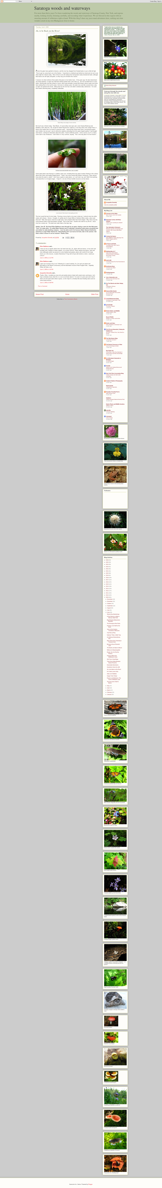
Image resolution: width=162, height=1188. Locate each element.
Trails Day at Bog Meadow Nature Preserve (113, 662)
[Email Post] (63, 237)
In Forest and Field (111, 243)
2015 (107, 584)
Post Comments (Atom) (70, 299)
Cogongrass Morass (111, 286)
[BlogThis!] (68, 238)
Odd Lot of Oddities (112, 673)
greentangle (109, 304)
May (108, 685)
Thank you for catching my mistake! (114, 222)
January (109, 694)
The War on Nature (110, 306)
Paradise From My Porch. (113, 392)
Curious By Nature (111, 236)
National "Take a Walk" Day (114, 635)
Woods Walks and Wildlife (113, 311)
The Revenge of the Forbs (113, 623)
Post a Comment (42, 286)
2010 (107, 595)
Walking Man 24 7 (110, 251)
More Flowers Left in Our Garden (113, 215)
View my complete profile (110, 205)
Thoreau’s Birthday (110, 411)
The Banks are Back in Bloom (114, 647)
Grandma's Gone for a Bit (113, 667)
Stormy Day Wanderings (113, 614)
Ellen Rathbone (44, 246)
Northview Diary (110, 266)
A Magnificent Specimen (111, 387)
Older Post (94, 294)
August (109, 608)
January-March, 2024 (111, 312)
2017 (107, 579)
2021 (107, 571)
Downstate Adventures (112, 665)
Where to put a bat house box (113, 278)
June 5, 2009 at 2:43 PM (46, 269)
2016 (107, 582)
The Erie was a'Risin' (111, 267)
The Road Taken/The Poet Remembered (115, 261)
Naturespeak (109, 385)
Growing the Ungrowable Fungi (113, 300)
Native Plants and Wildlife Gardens (115, 404)
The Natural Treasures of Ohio (114, 344)
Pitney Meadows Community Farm (114, 324)
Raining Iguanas (110, 272)
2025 (107, 562)
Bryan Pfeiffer (110, 317)
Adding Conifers (109, 405)
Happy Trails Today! (112, 676)
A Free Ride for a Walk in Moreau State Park (113, 617)
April (108, 688)
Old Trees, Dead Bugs (112, 659)
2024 (107, 564)
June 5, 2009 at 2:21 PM (46, 258)
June (108, 612)
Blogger (90, 1184)
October (109, 603)
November (110, 601)
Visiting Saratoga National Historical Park (115, 399)
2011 (107, 593)
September (110, 605)
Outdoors (108, 398)
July (108, 610)
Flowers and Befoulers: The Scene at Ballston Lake (114, 678)
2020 (107, 573)
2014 (107, 586)
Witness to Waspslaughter (113, 650)
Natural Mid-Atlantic (111, 291)
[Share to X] (70, 238)
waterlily (108, 410)
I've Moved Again (110, 361)
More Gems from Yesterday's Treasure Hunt (114, 641)
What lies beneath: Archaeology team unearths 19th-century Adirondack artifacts (114, 230)
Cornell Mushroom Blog (112, 298)
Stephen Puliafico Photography (114, 381)
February (109, 692)
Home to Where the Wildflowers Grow (112, 656)
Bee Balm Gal (109, 350)
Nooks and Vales (110, 323)
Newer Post (40, 294)
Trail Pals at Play (111, 632)
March (109, 690)
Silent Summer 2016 (110, 393)
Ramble (108, 365)
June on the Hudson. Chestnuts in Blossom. (113, 630)
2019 (107, 575)
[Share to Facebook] (72, 238)
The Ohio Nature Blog (111, 338)
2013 (107, 588)
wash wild (108, 260)
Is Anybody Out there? (111, 339)
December (110, 599)
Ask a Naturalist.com (111, 277)
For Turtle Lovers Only (112, 671)
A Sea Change (109, 417)
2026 (107, 560)
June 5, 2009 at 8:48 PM (46, 282)
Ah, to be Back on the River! (114, 669)
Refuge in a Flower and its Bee (113, 318)
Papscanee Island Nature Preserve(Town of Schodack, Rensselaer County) (112, 254)
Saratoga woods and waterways (62, 8)
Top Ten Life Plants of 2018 (112, 346)
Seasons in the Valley (111, 213)
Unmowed (108, 416)
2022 (107, 568)
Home (67, 294)
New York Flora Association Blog (115, 373)
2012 (107, 590)
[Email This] (66, 238)
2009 (107, 597)
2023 (107, 566)
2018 (107, 577)
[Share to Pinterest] (73, 238)
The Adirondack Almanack (113, 227)
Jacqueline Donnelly (46, 273)
